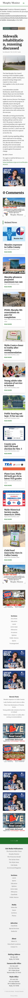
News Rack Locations (14, 944)
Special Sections (14, 928)
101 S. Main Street (14, 970)
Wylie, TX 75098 (14, 959)
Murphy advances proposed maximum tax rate (13, 279)
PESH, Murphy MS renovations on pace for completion (13, 313)
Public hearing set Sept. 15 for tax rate (13, 414)
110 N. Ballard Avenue (14, 983)
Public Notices (14, 638)
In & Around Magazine (14, 868)
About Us (14, 941)
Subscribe (14, 907)
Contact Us (14, 947)
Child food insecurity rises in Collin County (13, 552)
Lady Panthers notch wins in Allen (14, 702)
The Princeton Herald (14, 857)
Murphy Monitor (14, 854)
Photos (14, 916)
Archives (14, 913)
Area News (13, 249)
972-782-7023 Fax (14, 968)
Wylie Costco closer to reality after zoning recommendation (13, 349)
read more (8, 252)
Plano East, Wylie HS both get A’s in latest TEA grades (13, 476)
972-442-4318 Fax (14, 981)
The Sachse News (14, 859)
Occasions (14, 632)
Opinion (14, 635)
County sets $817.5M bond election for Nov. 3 (13, 446)
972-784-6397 (14, 966)
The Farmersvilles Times (14, 851)
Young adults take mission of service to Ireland (13, 383)
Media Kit (14, 931)
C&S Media (14, 865)
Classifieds (14, 894)
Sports (14, 641)
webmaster (7, 52)
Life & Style (14, 627)
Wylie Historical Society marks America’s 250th (12, 512)
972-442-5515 (14, 979)
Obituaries (14, 629)
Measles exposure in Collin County (13, 245)
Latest (19, 52)
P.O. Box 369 (14, 957)
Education (18, 319)
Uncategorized (14, 643)
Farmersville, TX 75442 (14, 972)
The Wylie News (14, 862)
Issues (14, 910)
